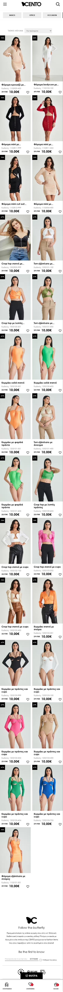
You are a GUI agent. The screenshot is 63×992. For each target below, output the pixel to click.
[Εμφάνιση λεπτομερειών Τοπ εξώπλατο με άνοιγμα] (47, 238)
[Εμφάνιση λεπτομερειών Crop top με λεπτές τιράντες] (15, 297)
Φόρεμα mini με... (11, 144)
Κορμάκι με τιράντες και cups (15, 690)
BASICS (12, 15)
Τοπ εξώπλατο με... (44, 263)
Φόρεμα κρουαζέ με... (14, 84)
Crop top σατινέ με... (13, 263)
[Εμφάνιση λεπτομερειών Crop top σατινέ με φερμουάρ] (15, 238)
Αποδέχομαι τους (50, 960)
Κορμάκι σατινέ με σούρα (44, 628)
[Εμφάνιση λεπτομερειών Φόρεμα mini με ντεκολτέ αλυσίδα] (15, 118)
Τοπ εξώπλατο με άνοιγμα (43, 443)
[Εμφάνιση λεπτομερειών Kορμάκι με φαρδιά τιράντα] (15, 416)
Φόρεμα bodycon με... (46, 84)
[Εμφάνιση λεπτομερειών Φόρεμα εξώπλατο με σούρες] (15, 850)
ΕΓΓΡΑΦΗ (34, 959)
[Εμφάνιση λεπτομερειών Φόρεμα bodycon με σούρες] (47, 58)
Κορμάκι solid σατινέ (13, 382)
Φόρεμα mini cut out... (14, 204)
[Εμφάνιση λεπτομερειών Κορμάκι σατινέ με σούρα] (47, 601)
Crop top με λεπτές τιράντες (44, 506)
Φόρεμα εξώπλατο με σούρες (13, 877)
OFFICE (32, 15)
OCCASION (52, 15)
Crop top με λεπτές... (13, 323)
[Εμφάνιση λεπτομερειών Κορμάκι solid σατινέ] (15, 357)
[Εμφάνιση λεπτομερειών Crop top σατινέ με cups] (15, 541)
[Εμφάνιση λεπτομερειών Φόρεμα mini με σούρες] (47, 178)
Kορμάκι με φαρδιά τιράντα (12, 443)
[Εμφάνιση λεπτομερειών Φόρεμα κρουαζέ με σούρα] (15, 58)
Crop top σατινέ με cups (15, 567)
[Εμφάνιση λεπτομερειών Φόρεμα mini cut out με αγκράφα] (15, 178)
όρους (55, 960)
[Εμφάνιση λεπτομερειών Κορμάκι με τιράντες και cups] (15, 663)
